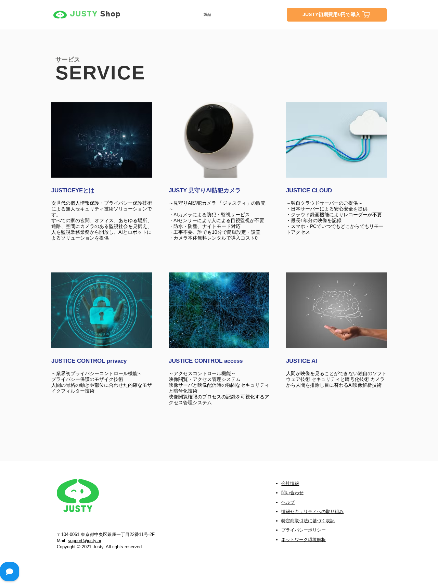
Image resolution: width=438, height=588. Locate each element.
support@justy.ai (84, 540)
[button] (207, 14)
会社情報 (290, 483)
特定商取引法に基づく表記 (308, 520)
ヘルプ (288, 502)
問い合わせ (292, 492)
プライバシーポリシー (303, 530)
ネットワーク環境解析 (303, 539)
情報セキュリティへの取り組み (312, 511)
